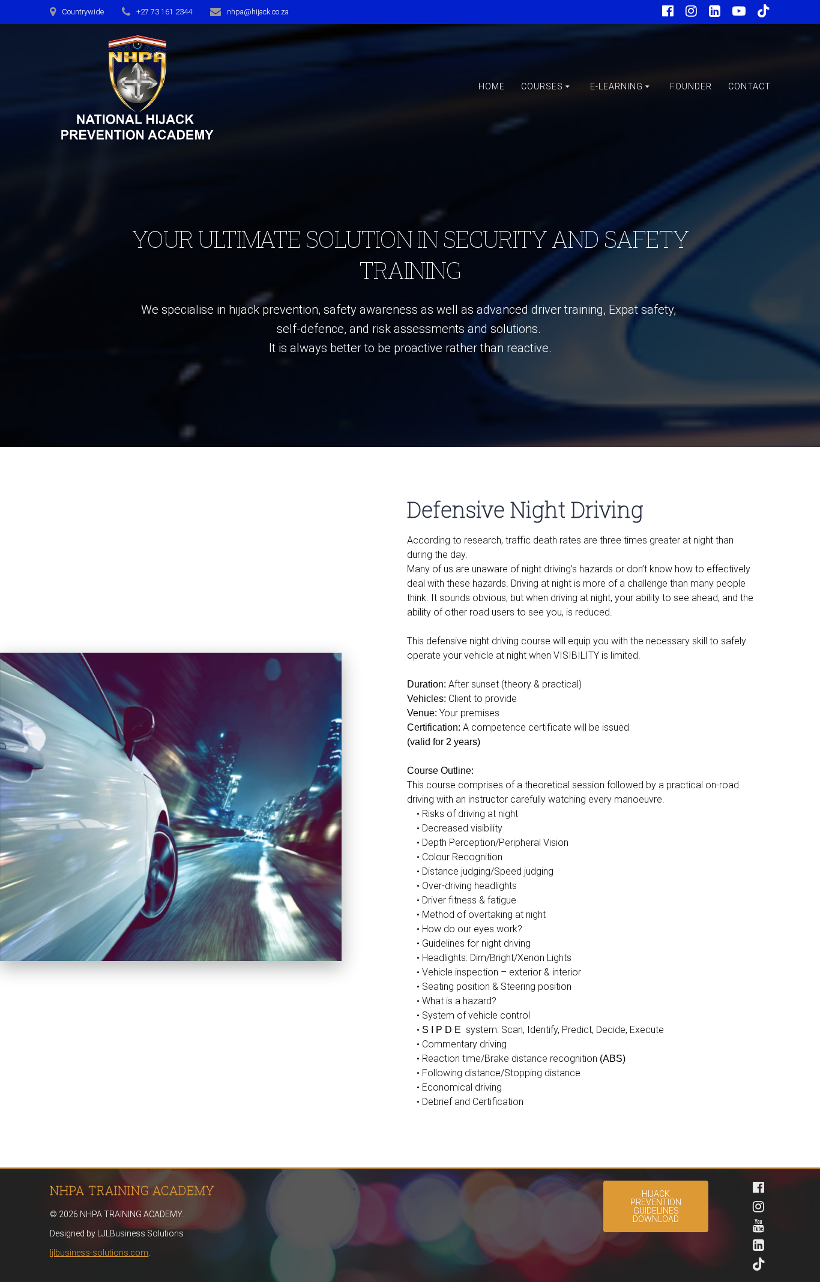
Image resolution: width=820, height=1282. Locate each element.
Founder (691, 86)
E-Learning (616, 86)
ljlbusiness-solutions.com (99, 1252)
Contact (749, 86)
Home (491, 86)
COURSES (542, 86)
